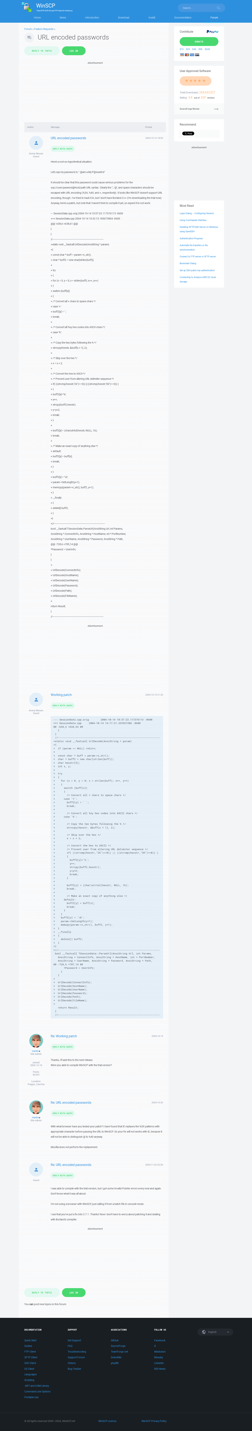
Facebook (159, 1340)
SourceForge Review (189, 108)
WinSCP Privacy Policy (153, 1421)
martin (35, 1051)
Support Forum (76, 1357)
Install (152, 17)
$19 (182, 49)
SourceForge (118, 1346)
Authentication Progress (191, 238)
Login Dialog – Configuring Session (197, 213)
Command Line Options (37, 1391)
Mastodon (160, 1351)
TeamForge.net (119, 1351)
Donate (199, 41)
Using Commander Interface (193, 220)
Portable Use (31, 1397)
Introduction (92, 17)
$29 (188, 49)
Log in (74, 50)
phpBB (115, 1363)
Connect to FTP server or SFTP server (198, 256)
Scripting (29, 1380)
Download (123, 17)
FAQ (70, 1346)
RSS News (159, 1368)
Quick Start (30, 1340)
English (212, 1332)
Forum (214, 17)
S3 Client (29, 1368)
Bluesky (158, 1357)
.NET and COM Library (36, 1385)
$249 (207, 49)
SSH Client (30, 1363)
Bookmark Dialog (188, 263)
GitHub (115, 1340)
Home (37, 17)
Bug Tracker (74, 1368)
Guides (28, 1346)
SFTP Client (30, 1357)
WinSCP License (107, 1421)
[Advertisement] (95, 91)
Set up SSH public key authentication (197, 270)
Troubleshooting (77, 1351)
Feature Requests (43, 29)
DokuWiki (116, 1357)
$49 (194, 49)
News (63, 17)
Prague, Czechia (36, 1084)
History (72, 1363)
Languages (30, 1374)
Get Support (74, 1340)
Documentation (182, 17)
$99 (200, 49)
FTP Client (30, 1351)
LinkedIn (159, 1363)
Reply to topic (42, 50)
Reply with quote (63, 148)
